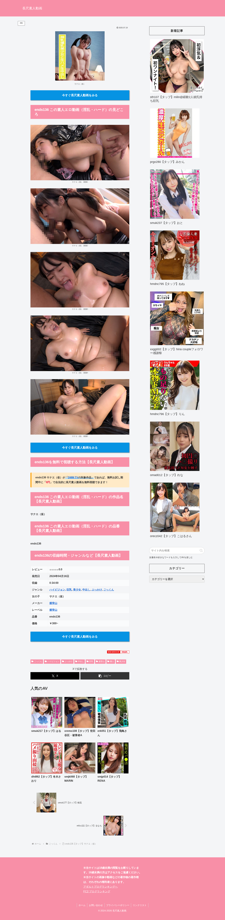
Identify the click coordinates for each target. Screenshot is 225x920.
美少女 (77, 589)
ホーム (82, 905)
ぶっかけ (97, 589)
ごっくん (108, 589)
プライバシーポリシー (117, 905)
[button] (104, 676)
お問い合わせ (96, 905)
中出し (86, 589)
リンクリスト (140, 905)
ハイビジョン (57, 589)
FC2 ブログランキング (96, 891)
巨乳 (69, 589)
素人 (112, 661)
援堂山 (53, 603)
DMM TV (73, 477)
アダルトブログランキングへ (100, 886)
